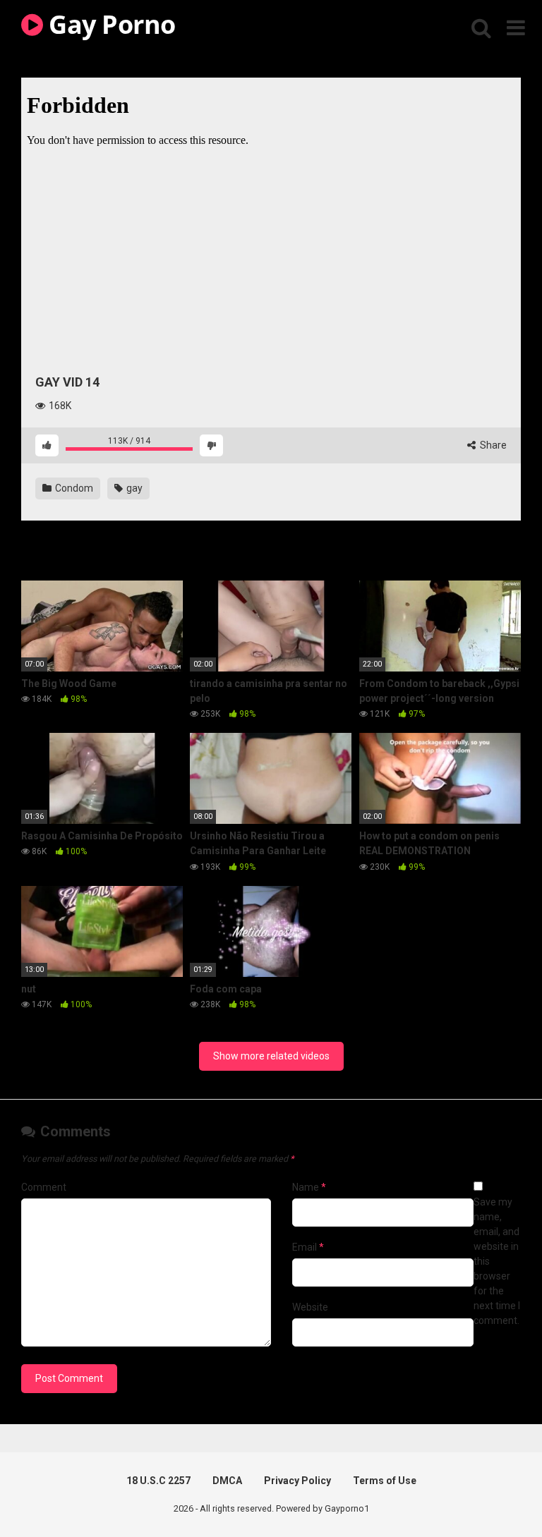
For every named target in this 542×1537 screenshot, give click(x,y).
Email (308, 1247)
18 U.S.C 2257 (158, 1480)
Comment (43, 1187)
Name (309, 1187)
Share (492, 445)
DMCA (227, 1480)
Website (310, 1307)
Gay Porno (109, 24)
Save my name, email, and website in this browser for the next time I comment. (497, 1261)
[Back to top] (495, 1494)
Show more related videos (271, 1056)
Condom (73, 488)
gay (133, 488)
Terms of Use (384, 1480)
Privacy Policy (297, 1480)
